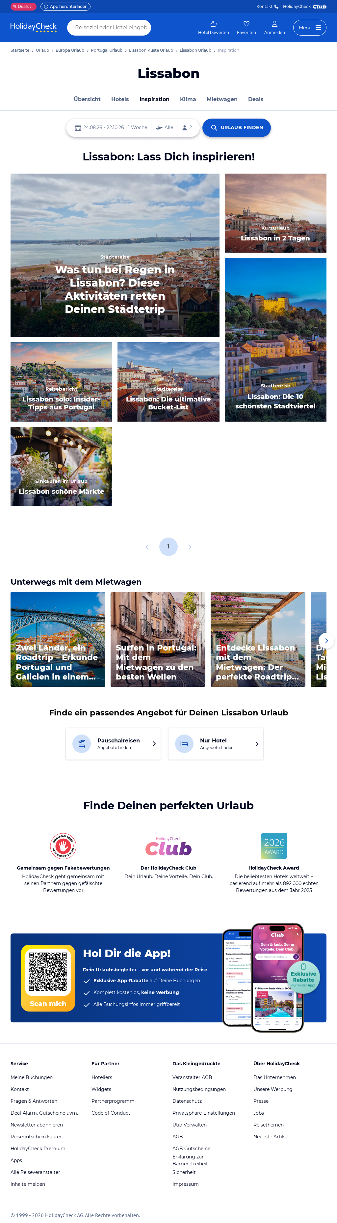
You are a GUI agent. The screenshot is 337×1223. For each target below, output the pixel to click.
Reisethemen (268, 1125)
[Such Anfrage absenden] (157, 28)
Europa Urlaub (70, 50)
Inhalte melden (28, 1184)
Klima (188, 99)
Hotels (120, 99)
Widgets (101, 1089)
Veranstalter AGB (192, 1077)
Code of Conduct (110, 1113)
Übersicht (87, 99)
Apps (16, 1160)
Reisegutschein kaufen (37, 1137)
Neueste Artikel (271, 1137)
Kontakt (264, 6)
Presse (261, 1101)
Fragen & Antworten (34, 1101)
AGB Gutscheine (191, 1149)
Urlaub (42, 50)
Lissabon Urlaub (195, 50)
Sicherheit (184, 1172)
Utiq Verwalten (189, 1125)
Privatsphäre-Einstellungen (203, 1113)
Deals (21, 6)
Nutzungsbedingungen (199, 1089)
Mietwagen (222, 99)
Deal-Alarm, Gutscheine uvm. (44, 1113)
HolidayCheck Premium (38, 1149)
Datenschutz (187, 1101)
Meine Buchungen (32, 1077)
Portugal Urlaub (106, 50)
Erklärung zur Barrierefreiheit (190, 1160)
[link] (213, 28)
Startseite (20, 50)
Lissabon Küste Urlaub (151, 50)
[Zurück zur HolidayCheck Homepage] (34, 28)
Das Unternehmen (274, 1077)
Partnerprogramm (113, 1101)
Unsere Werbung (273, 1089)
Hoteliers (101, 1077)
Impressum (185, 1184)
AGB (177, 1137)
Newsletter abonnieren (37, 1125)
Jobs (258, 1113)
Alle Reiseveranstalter (35, 1172)
